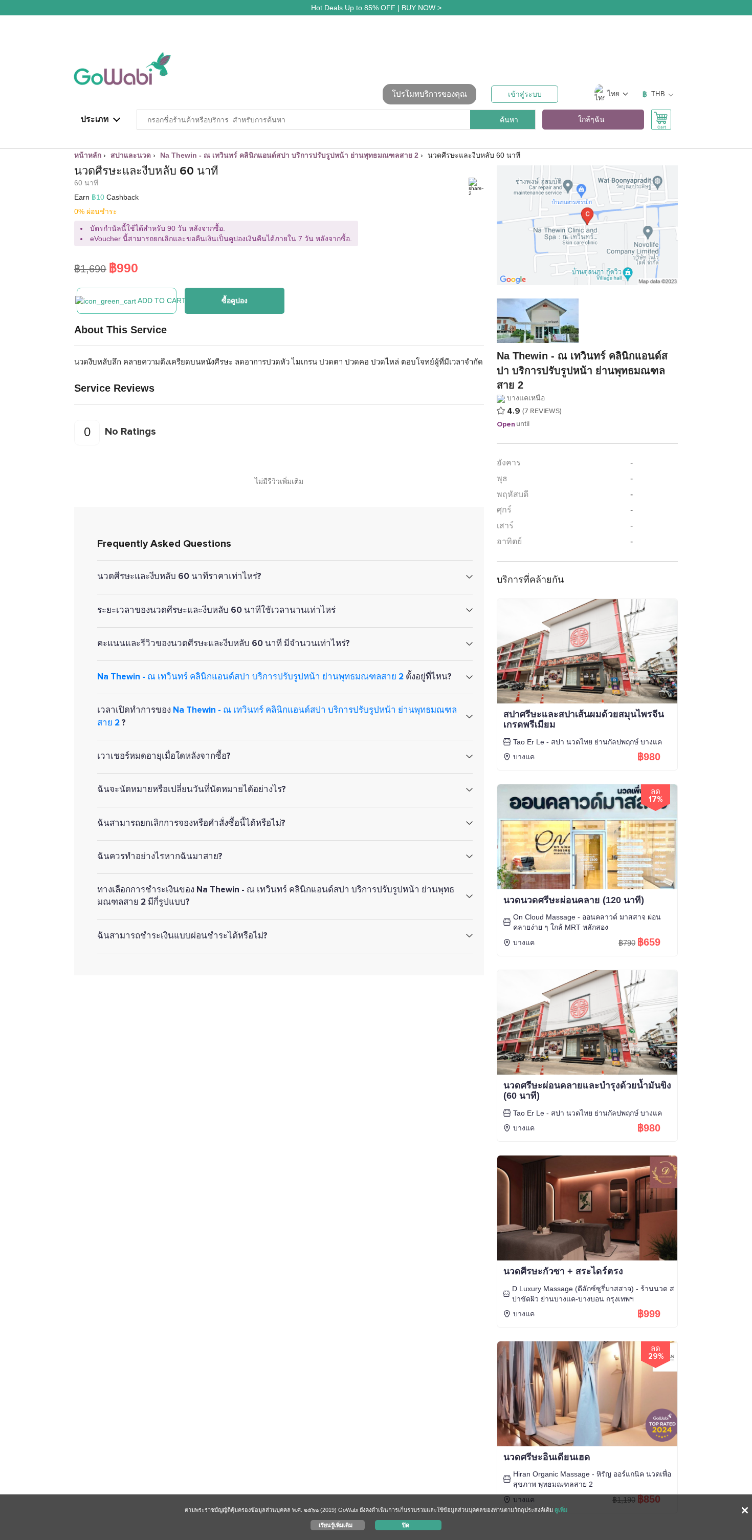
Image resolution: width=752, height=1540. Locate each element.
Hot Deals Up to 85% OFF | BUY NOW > (376, 8)
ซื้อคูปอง (235, 300)
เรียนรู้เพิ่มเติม (335, 1524)
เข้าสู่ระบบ (525, 94)
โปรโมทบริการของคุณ (429, 94)
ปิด (405, 1524)
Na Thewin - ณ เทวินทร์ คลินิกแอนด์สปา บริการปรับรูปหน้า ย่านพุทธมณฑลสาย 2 (250, 676)
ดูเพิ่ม (561, 1510)
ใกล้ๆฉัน (591, 119)
